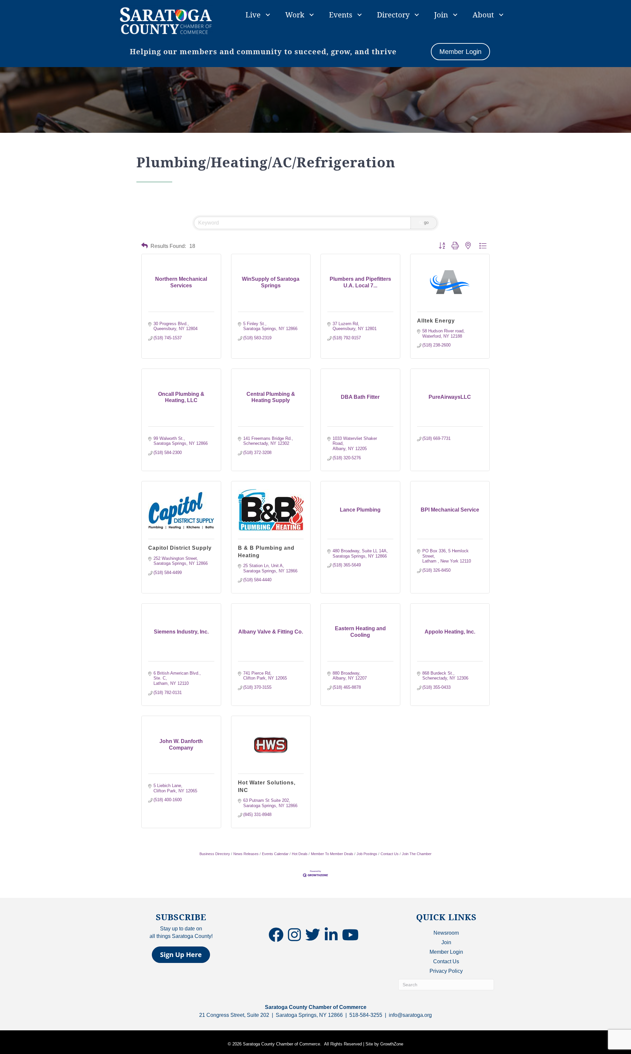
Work (294, 14)
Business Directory (214, 854)
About (483, 14)
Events (340, 14)
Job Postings (367, 854)
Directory (393, 14)
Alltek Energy (436, 320)
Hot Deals (300, 854)
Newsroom (446, 933)
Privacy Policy (446, 971)
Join (441, 14)
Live (253, 14)
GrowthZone (391, 1044)
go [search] (426, 222)
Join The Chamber (417, 854)
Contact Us (390, 854)
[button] (144, 246)
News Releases (246, 854)
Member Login (446, 952)
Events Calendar (275, 854)
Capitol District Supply (180, 548)
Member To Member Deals (332, 854)
